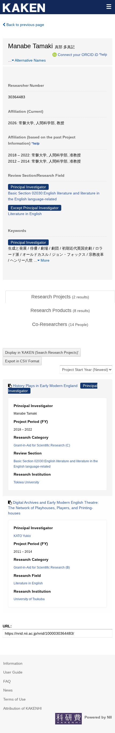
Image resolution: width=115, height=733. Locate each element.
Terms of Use (14, 699)
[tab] (60, 297)
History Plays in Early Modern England (45, 386)
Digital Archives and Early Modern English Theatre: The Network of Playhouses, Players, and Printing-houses (53, 507)
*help (103, 54)
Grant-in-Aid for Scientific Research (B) (42, 567)
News (8, 690)
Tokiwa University (26, 482)
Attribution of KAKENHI (22, 708)
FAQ (7, 681)
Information (12, 663)
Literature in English (25, 214)
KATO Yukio (22, 536)
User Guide (12, 672)
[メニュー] (108, 6)
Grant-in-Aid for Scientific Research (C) (42, 445)
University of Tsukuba (29, 599)
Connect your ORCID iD (78, 54)
